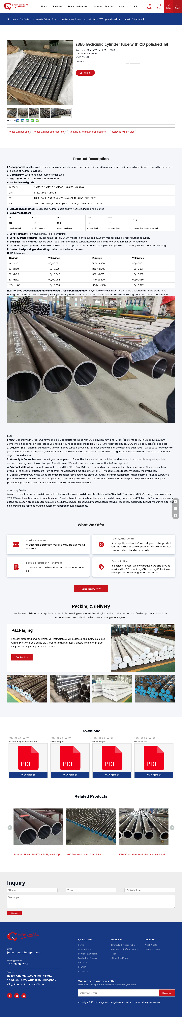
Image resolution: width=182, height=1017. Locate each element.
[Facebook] (9, 995)
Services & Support (87, 953)
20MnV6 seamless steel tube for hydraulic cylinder (143, 854)
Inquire (86, 73)
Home (81, 945)
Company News (152, 949)
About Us (82, 962)
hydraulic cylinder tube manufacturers (87, 132)
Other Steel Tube (119, 958)
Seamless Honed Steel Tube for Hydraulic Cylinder (38, 854)
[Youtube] (23, 995)
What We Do (151, 945)
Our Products (84, 949)
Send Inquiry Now (91, 588)
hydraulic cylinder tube (123, 132)
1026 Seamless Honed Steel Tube (83, 854)
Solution (82, 966)
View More (27, 775)
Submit (15, 912)
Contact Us (22, 657)
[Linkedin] (16, 995)
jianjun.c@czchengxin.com (24, 952)
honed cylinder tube (19, 132)
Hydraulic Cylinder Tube (123, 945)
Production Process (87, 958)
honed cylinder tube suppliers (49, 132)
